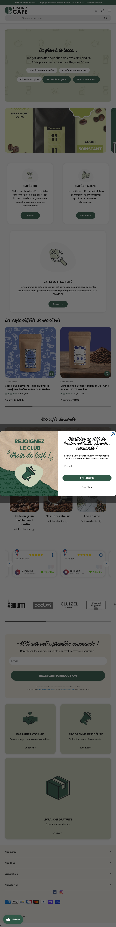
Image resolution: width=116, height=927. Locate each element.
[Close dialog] (113, 434)
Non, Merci (87, 486)
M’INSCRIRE (87, 477)
